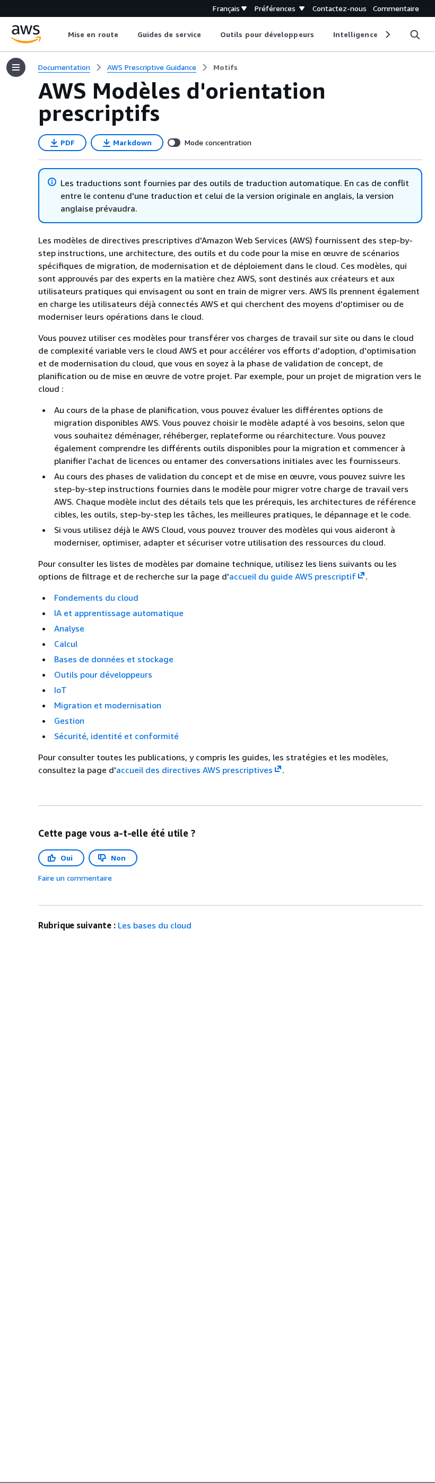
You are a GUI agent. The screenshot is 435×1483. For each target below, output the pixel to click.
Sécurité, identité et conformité (116, 736)
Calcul (65, 643)
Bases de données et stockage (113, 659)
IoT (60, 690)
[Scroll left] (60, 34)
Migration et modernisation (107, 705)
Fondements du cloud (96, 597)
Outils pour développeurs (103, 674)
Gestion (69, 720)
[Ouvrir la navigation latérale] (15, 67)
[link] (225, 67)
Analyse (69, 628)
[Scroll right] (387, 34)
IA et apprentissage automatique (119, 613)
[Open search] (414, 34)
